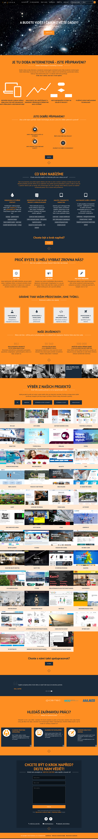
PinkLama (61, 446)
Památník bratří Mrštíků (12, 568)
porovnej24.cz (10, 209)
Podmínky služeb (56, 812)
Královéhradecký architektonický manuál (61, 588)
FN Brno (36, 547)
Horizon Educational (12, 466)
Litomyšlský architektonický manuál (36, 629)
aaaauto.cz (13, 207)
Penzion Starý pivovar (36, 487)
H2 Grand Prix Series (86, 487)
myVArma (48, 835)
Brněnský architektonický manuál (37, 649)
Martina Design (12, 608)
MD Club (12, 426)
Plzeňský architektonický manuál (61, 649)
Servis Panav (12, 629)
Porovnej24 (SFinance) (85, 426)
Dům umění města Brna (12, 527)
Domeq (86, 446)
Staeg (61, 527)
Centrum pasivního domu (61, 426)
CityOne (37, 588)
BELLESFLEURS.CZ (36, 466)
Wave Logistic (12, 487)
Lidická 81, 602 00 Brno (63, 823)
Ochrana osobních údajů (58, 835)
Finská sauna (61, 507)
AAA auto (61, 466)
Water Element (12, 547)
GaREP (12, 507)
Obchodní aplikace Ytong (86, 608)
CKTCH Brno (36, 426)
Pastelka (61, 608)
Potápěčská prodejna (61, 568)
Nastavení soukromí (71, 835)
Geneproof (86, 527)
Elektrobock (86, 588)
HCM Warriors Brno (12, 588)
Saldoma (85, 568)
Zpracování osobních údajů (43, 812)
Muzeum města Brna (61, 547)
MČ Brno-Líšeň (86, 547)
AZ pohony (86, 507)
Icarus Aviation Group (61, 629)
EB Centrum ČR (12, 649)
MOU (86, 466)
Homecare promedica (37, 507)
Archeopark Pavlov (36, 608)
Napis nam (50, 838)
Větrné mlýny (86, 629)
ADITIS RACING (37, 527)
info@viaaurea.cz (48, 823)
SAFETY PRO (37, 568)
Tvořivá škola (37, 446)
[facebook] (50, 818)
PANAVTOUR (12, 446)
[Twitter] (46, 818)
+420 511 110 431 (48, 772)
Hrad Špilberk (61, 487)
